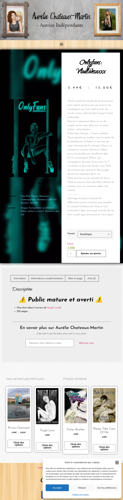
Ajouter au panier (91, 253)
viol (22, 215)
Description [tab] (20, 278)
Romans (25, 203)
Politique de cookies (80, 495)
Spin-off (34, 203)
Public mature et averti (32, 211)
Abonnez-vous (86, 343)
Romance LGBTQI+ (47, 200)
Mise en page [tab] (75, 278)
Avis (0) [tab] (92, 278)
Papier (35, 196)
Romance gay (52, 211)
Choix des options (19, 443)
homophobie (35, 208)
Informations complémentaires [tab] (47, 278)
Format (71, 233)
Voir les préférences (107, 487)
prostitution (48, 208)
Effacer (71, 244)
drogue (24, 208)
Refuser (82, 487)
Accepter (57, 487)
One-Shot (25, 196)
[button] (117, 462)
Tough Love (53, 308)
